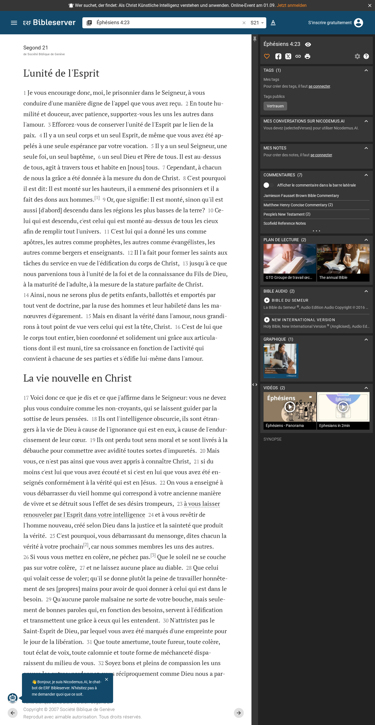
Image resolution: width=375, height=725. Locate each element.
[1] (97, 198)
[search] (169, 22)
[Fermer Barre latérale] (254, 384)
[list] (316, 209)
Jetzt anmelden (292, 5)
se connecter (319, 86)
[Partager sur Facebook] (278, 56)
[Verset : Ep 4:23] (308, 44)
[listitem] (316, 195)
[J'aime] (266, 56)
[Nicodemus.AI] (13, 698)
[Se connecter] (358, 22)
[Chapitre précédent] (13, 713)
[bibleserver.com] (49, 23)
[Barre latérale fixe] (254, 39)
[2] (85, 544)
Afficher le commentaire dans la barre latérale (316, 185)
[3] (153, 555)
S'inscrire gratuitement (330, 22)
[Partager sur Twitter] (288, 56)
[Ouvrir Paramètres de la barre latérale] (357, 56)
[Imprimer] (307, 56)
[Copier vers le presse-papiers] (298, 56)
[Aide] (366, 56)
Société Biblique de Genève (46, 54)
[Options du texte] (273, 22)
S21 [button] (255, 23)
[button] (370, 5)
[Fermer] (106, 679)
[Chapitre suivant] (239, 713)
